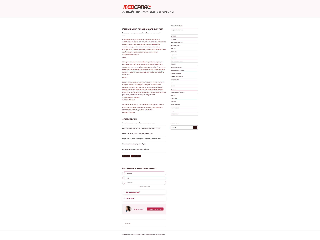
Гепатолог (173, 36)
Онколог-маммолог (176, 73)
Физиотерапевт (175, 107)
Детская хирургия (175, 45)
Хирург (172, 111)
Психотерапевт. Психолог (178, 92)
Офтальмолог (174, 83)
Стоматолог (174, 98)
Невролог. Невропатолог (177, 70)
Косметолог (174, 58)
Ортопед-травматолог (177, 76)
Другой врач (174, 51)
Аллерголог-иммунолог (177, 30)
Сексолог (173, 95)
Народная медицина (176, 67)
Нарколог (173, 64)
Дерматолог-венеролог (177, 42)
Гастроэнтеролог (175, 33)
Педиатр (173, 86)
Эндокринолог (174, 114)
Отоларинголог (175, 79)
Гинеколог (173, 39)
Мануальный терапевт (177, 61)
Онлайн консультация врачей (148, 12)
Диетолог (173, 48)
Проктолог (127, 223)
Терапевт (173, 101)
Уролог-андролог (175, 104)
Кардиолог (173, 55)
